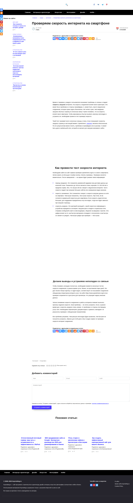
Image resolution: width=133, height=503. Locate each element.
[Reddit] (75, 38)
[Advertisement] (78, 349)
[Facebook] (54, 38)
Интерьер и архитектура (41, 12)
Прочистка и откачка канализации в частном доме (19, 86)
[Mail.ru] (72, 38)
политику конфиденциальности (100, 403)
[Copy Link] (90, 38)
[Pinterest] (84, 38)
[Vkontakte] (63, 38)
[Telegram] (78, 38)
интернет (35, 361)
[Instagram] (57, 38)
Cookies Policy (119, 486)
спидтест (89, 123)
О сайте (117, 481)
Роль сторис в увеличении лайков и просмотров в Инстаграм (77, 440)
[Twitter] (66, 38)
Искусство (58, 12)
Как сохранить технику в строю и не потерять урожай (19, 25)
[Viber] (81, 38)
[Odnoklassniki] (69, 38)
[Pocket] (87, 38)
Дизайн (82, 12)
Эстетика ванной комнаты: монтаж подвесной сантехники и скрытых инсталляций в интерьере (18, 71)
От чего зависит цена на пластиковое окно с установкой (19, 53)
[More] (93, 38)
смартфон (43, 361)
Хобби (92, 12)
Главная (28, 12)
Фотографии (53, 472)
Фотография (71, 12)
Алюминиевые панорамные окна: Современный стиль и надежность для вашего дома (19, 39)
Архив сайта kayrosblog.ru (122, 483)
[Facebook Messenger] (60, 38)
